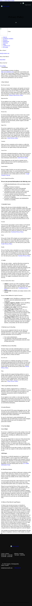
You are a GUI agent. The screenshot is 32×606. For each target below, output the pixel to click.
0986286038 (18, 568)
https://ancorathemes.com (7, 72)
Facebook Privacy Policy (17, 232)
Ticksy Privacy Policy (12, 138)
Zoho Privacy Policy (23, 157)
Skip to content (3, 0)
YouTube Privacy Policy (24, 255)
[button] (30, 8)
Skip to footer (11, 0)
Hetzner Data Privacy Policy (16, 95)
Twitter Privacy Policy (6, 244)
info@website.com (4, 53)
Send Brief (2, 59)
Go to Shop (3, 66)
